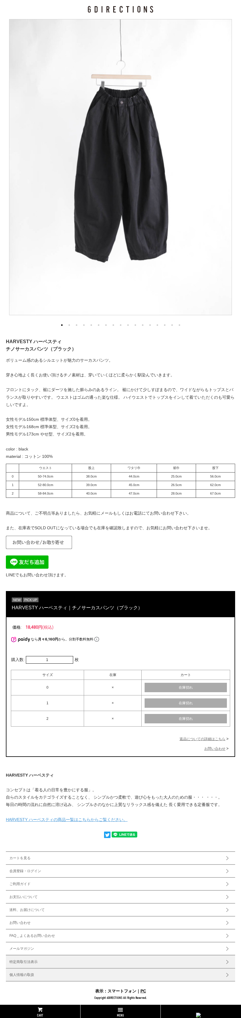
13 (150, 325)
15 (164, 325)
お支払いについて (23, 897)
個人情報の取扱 (21, 975)
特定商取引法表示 (23, 962)
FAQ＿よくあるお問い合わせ (32, 936)
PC (143, 991)
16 (172, 325)
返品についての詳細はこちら (202, 739)
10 (128, 325)
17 (179, 325)
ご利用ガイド (20, 884)
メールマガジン (21, 949)
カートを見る (20, 858)
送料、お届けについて (27, 910)
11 (135, 325)
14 (157, 325)
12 (142, 325)
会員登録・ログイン (25, 871)
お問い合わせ (214, 749)
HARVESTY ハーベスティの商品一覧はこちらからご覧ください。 (67, 819)
